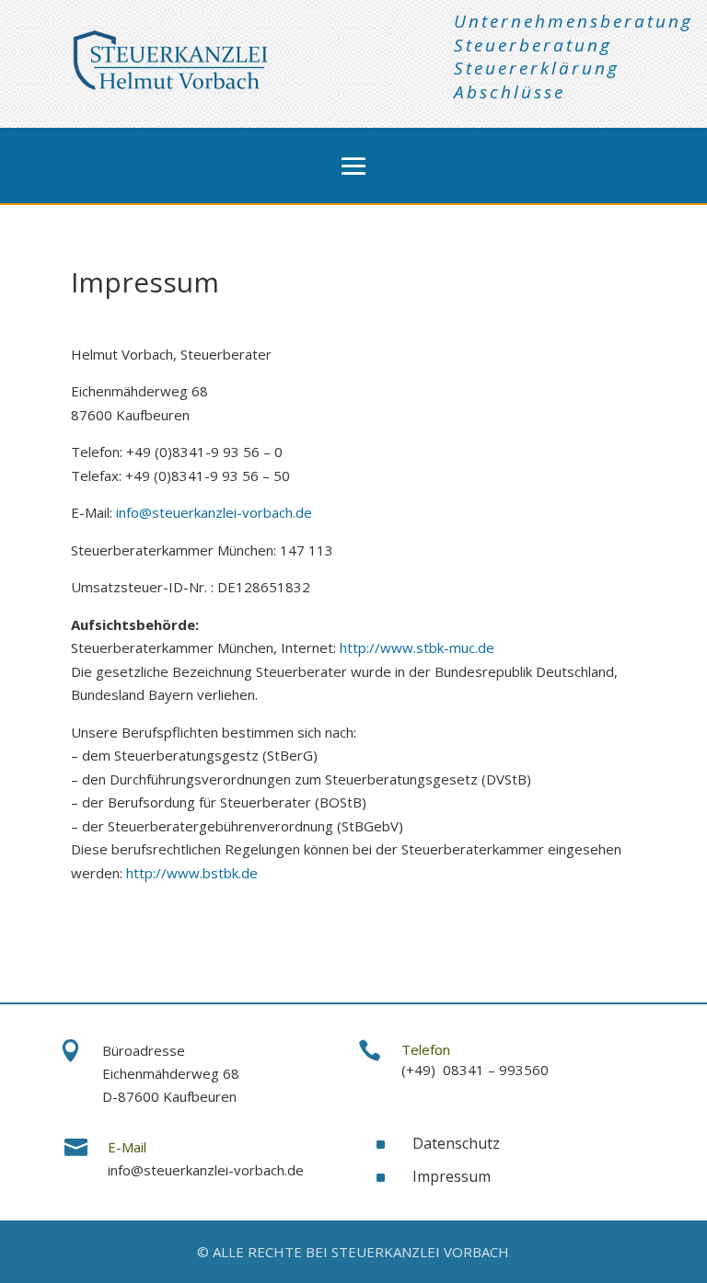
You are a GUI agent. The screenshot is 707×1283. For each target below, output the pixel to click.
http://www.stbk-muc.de (417, 647)
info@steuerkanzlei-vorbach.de (214, 512)
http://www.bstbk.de (192, 873)
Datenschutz (456, 1143)
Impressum (451, 1176)
